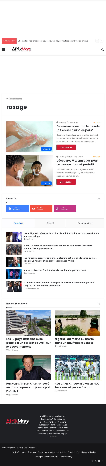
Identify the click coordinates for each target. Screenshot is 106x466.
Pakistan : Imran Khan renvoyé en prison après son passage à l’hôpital (28, 387)
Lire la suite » (66, 147)
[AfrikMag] (21, 49)
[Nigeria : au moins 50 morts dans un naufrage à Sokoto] (77, 323)
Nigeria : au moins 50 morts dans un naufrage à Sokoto (74, 341)
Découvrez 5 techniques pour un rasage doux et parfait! (77, 162)
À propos (32, 452)
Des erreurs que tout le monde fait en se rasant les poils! (78, 128)
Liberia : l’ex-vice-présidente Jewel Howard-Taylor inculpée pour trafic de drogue (53, 41)
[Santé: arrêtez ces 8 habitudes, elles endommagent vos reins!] (14, 274)
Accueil (11, 99)
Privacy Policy (66, 456)
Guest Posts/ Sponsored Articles (52, 452)
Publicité (15, 452)
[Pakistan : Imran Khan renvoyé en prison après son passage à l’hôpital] (28, 367)
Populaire (18, 223)
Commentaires (85, 223)
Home (23, 452)
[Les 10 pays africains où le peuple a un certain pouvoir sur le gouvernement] (28, 323)
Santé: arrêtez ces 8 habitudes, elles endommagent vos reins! (55, 270)
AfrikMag (62, 122)
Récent (50, 223)
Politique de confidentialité (47, 456)
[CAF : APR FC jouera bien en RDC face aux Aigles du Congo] (77, 367)
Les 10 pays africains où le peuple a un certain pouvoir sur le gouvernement (28, 343)
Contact (71, 452)
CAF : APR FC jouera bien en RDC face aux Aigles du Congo (77, 385)
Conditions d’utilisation (86, 452)
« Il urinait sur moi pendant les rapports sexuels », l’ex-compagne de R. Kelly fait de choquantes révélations (59, 284)
